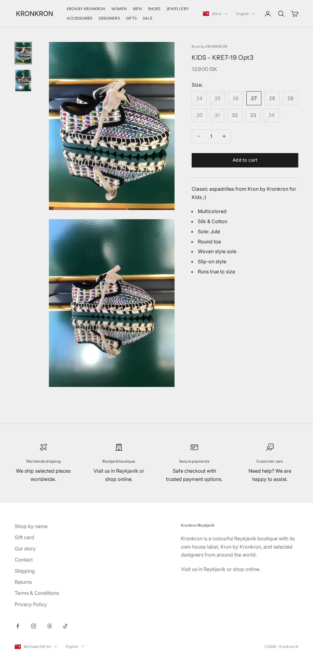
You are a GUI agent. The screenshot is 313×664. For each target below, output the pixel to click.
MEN (137, 8)
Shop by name (31, 526)
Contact (24, 560)
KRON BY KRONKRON (86, 8)
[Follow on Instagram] (34, 626)
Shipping (25, 571)
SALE (148, 18)
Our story (25, 549)
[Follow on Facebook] (18, 626)
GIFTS (131, 18)
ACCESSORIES (80, 18)
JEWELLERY (177, 8)
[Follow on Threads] (49, 626)
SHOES (154, 8)
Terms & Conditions (37, 593)
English (242, 14)
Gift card (24, 537)
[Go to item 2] (23, 80)
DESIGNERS (109, 18)
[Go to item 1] (23, 53)
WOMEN (119, 8)
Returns (23, 582)
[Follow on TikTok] (65, 626)
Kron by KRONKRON (209, 46)
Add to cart (245, 160)
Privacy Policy (31, 604)
